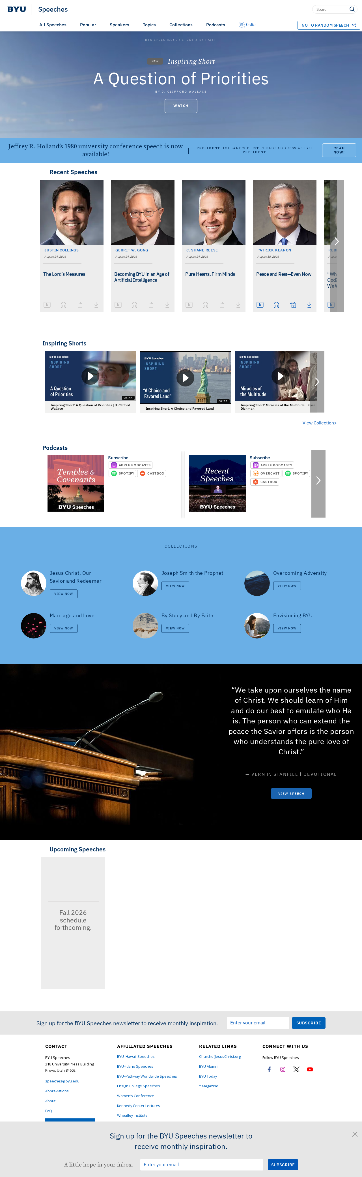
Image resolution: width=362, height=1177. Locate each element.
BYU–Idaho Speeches (135, 1066)
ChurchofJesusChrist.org (220, 1056)
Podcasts (215, 24)
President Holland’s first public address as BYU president (254, 150)
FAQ (48, 1111)
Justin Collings (61, 250)
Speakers (119, 24)
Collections (181, 24)
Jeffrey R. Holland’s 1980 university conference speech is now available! (95, 150)
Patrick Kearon (274, 250)
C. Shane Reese (202, 250)
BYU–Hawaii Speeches (136, 1056)
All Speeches (52, 24)
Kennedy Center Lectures (138, 1106)
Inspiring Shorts (64, 343)
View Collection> (320, 423)
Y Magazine (208, 1086)
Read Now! (339, 150)
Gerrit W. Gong (131, 250)
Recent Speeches (73, 172)
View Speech (291, 793)
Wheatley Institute (132, 1115)
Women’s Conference (135, 1096)
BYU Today (208, 1076)
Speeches (53, 9)
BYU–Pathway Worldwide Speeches (147, 1076)
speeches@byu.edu (62, 1081)
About (50, 1101)
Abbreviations (57, 1091)
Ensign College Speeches (138, 1086)
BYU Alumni (208, 1066)
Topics (149, 24)
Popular (88, 24)
